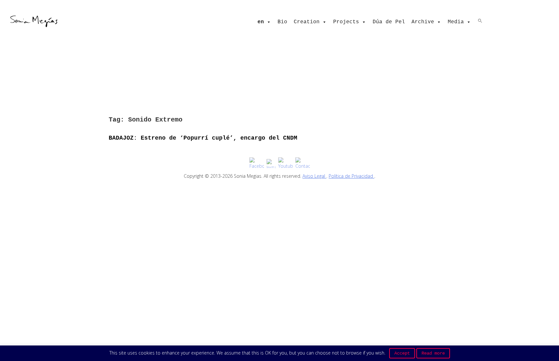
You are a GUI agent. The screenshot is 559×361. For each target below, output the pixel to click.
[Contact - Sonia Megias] (302, 163)
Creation (307, 22)
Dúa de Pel (389, 22)
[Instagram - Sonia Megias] (271, 163)
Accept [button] (402, 353)
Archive (422, 22)
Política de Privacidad (351, 176)
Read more (433, 353)
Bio (282, 22)
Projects (346, 22)
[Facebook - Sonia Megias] (256, 163)
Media (456, 22)
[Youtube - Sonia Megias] (285, 163)
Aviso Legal (314, 176)
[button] (480, 20)
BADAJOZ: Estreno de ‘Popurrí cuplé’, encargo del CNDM (203, 138)
